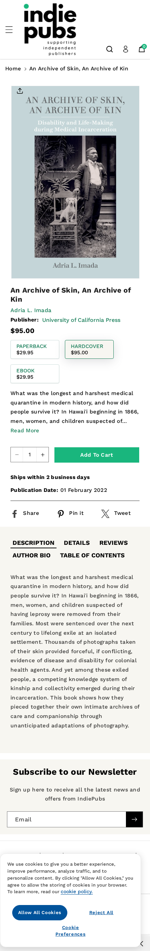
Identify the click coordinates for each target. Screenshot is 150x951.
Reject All (101, 912)
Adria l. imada (30, 310)
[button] (13, 29)
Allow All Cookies (39, 912)
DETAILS (77, 542)
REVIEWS (113, 542)
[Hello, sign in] (125, 49)
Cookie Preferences (70, 930)
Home (13, 68)
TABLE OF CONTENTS (92, 555)
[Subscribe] (134, 819)
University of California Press (81, 320)
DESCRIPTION (33, 542)
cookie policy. (77, 891)
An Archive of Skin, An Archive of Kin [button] (78, 68)
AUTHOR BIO (32, 555)
